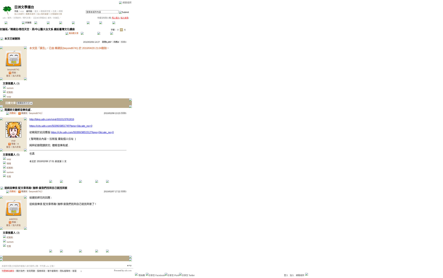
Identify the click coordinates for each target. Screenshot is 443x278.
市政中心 (121, 22)
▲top (129, 265)
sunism (10, 88)
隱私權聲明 (65, 271)
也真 (54, 11)
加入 (292, 275)
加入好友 (16, 76)
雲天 (36, 11)
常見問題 (31, 271)
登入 (286, 275)
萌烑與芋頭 (45, 11)
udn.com (128, 270)
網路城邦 (127, 2)
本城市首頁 (12, 22)
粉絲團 (142, 275)
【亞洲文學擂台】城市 (41, 18)
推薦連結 (79, 22)
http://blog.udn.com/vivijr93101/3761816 (51, 119)
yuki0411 (13, 219)
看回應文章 (73, 33)
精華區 (40, 22)
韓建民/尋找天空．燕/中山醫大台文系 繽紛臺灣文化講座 (42, 29)
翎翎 (61, 11)
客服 (74, 271)
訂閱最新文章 (56, 14)
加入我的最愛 (43, 14)
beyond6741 (13, 69)
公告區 (93, 22)
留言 (8, 76)
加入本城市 (19, 14)
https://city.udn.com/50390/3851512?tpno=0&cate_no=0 (82, 132)
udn (4, 18)
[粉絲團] (136, 274)
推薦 (123, 42)
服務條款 (41, 271)
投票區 (53, 22)
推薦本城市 (30, 14)
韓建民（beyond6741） (32, 113)
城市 (9, 18)
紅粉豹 (10, 92)
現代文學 (26, 18)
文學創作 (17, 18)
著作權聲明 (52, 271)
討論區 (28, 22)
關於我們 (20, 271)
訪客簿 (105, 22)
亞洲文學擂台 (24, 7)
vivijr (22, 11)
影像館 (65, 22)
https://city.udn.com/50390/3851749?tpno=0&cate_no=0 (60, 125)
